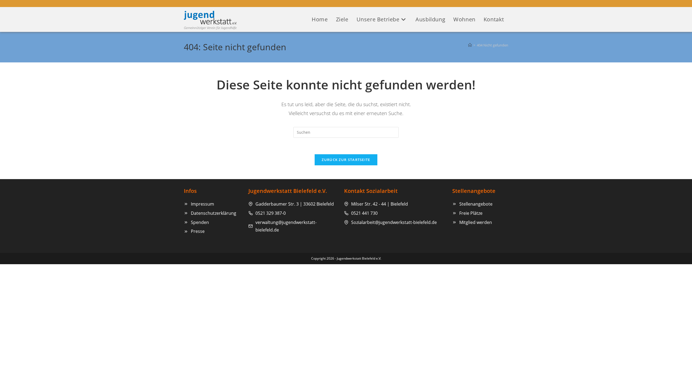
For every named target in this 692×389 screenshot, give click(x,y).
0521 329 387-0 (270, 213)
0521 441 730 (364, 213)
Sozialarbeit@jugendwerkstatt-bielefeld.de (394, 222)
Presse (198, 231)
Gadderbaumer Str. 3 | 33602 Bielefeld (294, 204)
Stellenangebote (476, 204)
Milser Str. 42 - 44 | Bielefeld (379, 204)
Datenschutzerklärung (213, 213)
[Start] (470, 45)
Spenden (200, 222)
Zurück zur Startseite (346, 159)
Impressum (202, 204)
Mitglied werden (475, 222)
